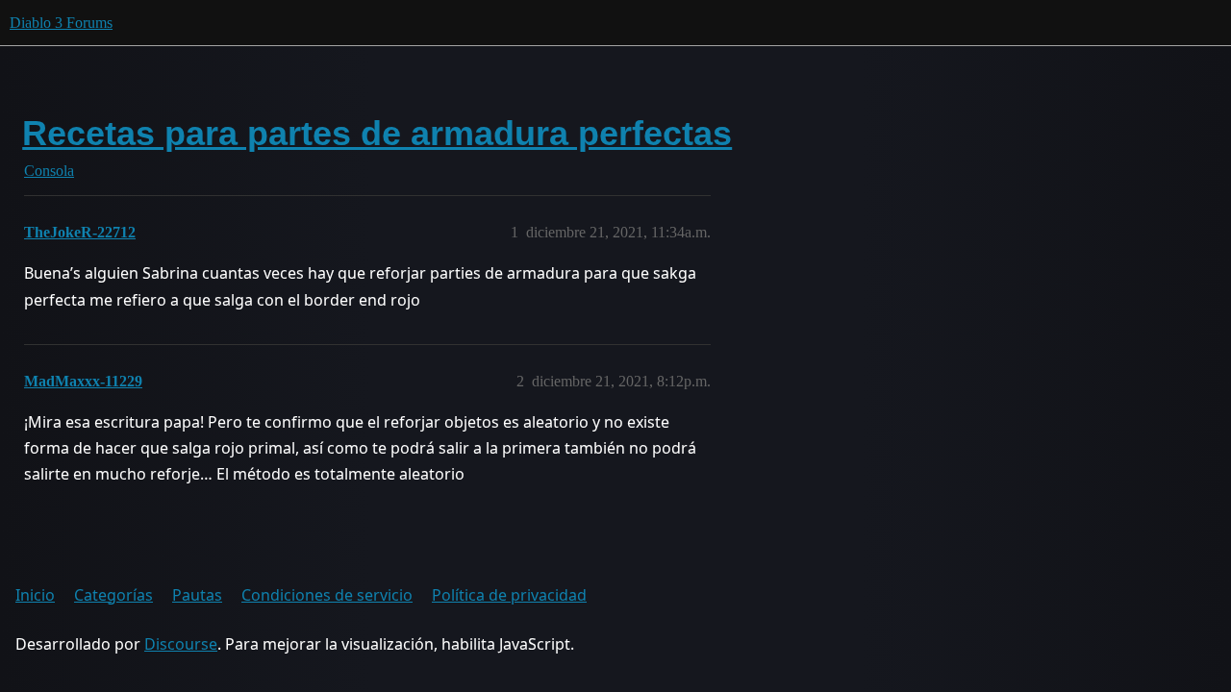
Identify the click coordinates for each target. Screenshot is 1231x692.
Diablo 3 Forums (61, 22)
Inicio (35, 595)
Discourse (180, 644)
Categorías (113, 595)
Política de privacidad (509, 595)
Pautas (197, 595)
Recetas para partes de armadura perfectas (377, 133)
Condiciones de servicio (327, 595)
